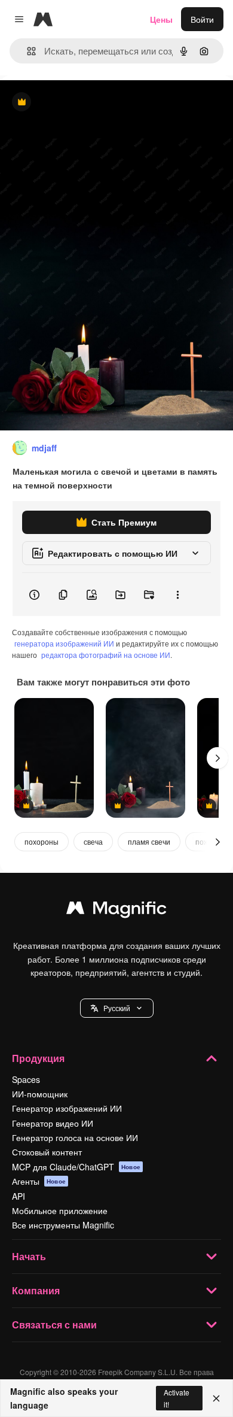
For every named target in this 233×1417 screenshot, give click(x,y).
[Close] (216, 1398)
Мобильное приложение (60, 1210)
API (18, 1196)
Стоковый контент (47, 1152)
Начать (29, 1256)
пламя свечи (149, 841)
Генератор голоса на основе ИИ (75, 1137)
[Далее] (217, 758)
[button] (117, 1008)
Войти (202, 19)
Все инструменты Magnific (63, 1225)
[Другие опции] (177, 594)
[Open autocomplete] (26, 51)
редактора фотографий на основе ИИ (105, 655)
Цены (161, 19)
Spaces (26, 1079)
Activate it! (176, 1398)
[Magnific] (116, 911)
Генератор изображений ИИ (67, 1108)
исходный (80, 102)
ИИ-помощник (40, 1094)
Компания (36, 1290)
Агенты (39, 1181)
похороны (41, 841)
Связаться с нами (54, 1324)
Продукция (38, 1058)
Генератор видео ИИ (52, 1123)
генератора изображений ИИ (64, 643)
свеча (93, 841)
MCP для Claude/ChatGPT (76, 1167)
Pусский (116, 1008)
